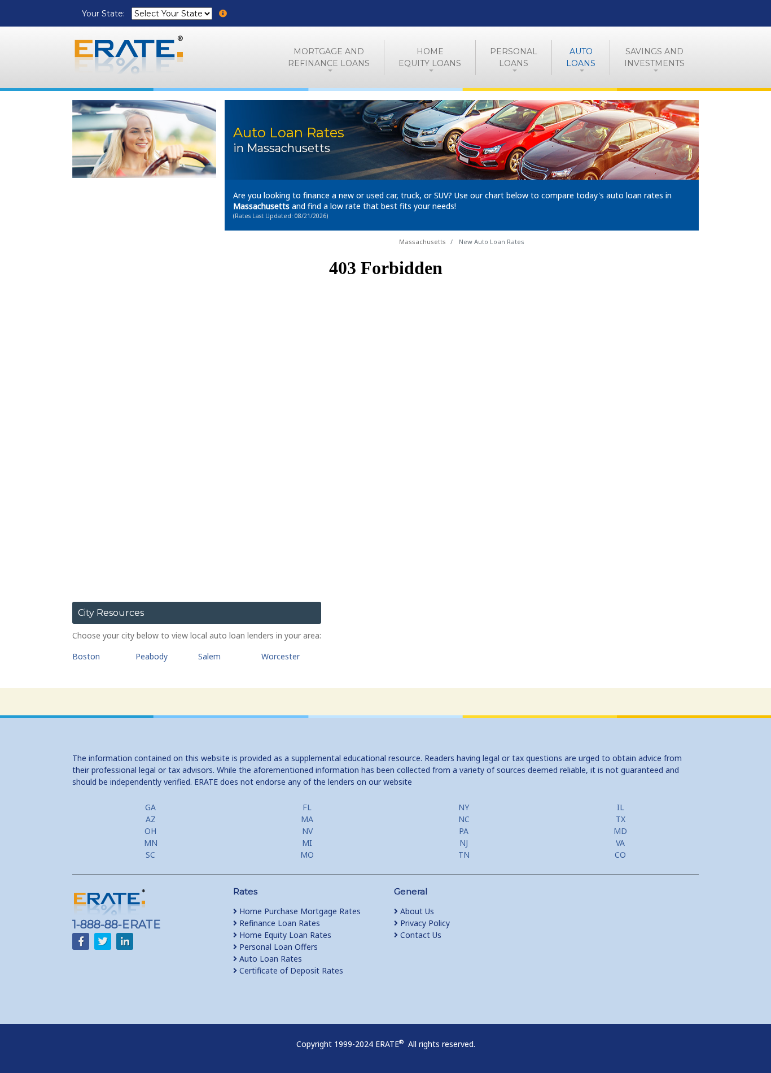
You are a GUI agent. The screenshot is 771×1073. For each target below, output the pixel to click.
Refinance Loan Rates (278, 923)
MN (150, 842)
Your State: (104, 13)
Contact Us (419, 934)
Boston (86, 656)
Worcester (280, 656)
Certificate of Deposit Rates (290, 970)
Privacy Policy (424, 923)
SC (150, 854)
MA (307, 819)
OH (150, 831)
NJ (463, 842)
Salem (209, 656)
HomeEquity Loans (429, 57)
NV (307, 831)
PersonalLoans (513, 57)
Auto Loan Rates (269, 958)
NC (464, 819)
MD (620, 831)
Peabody (151, 656)
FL (307, 807)
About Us (416, 911)
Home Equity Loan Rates (284, 934)
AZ (151, 819)
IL (620, 807)
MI (307, 842)
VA (620, 842)
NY (463, 807)
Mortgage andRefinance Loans (329, 57)
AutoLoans (580, 57)
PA (463, 831)
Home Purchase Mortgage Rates (299, 911)
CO (620, 854)
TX (620, 819)
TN (464, 854)
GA (150, 807)
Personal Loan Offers (277, 946)
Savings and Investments (654, 57)
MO (307, 854)
